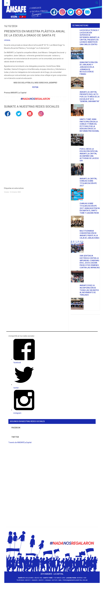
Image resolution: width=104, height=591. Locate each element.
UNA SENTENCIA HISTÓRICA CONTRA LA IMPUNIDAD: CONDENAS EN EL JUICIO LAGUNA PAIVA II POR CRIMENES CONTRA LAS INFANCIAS (90, 261)
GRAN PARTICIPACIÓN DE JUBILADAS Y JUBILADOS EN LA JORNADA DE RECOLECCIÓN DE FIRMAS (89, 68)
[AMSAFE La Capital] (27, 12)
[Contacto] (87, 12)
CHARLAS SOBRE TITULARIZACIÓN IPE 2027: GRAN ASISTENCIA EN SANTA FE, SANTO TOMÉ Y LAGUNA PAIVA (90, 208)
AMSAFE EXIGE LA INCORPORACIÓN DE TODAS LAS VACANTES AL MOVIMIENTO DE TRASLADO (89, 290)
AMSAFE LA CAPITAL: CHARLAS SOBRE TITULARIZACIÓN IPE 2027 (88, 182)
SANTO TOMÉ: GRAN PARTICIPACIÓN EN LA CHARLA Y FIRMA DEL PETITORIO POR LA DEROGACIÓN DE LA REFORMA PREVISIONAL (89, 125)
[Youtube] (79, 12)
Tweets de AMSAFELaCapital (19, 442)
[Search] (97, 3)
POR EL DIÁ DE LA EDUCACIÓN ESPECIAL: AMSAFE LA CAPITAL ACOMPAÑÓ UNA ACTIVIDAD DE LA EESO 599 (89, 155)
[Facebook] (53, 12)
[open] (7, 3)
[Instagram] (62, 12)
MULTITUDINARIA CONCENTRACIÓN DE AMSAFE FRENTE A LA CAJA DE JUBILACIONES (89, 234)
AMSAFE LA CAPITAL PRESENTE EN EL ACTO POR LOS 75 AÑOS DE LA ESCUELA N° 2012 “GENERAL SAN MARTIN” (89, 97)
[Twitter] (70, 12)
